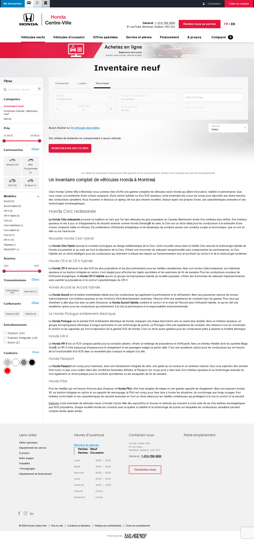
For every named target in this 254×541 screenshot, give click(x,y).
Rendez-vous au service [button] (199, 23)
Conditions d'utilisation (79, 525)
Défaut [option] (214, 129)
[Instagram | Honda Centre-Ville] (25, 513)
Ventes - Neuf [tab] (87, 448)
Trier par (215, 126)
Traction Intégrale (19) (22, 337)
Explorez (54, 403)
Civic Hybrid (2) (11, 230)
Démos (7, 118)
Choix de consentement (138, 525)
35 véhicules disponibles (85, 127)
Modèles (10, 196)
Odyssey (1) (10, 245)
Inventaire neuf (14, 106)
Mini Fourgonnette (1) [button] (30, 169)
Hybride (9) (30, 314)
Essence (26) (12, 314)
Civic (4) (8, 220)
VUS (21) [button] (12, 185)
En (233, 24)
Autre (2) (13, 342)
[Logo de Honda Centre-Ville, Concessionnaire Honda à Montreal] (47, 19)
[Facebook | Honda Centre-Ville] (19, 513)
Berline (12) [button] (12, 165)
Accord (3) (9, 201)
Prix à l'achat (102, 83)
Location (82, 83)
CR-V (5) (8, 211)
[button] (13, 3)
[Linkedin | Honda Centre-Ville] (32, 513)
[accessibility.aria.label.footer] (135, 536)
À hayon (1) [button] (30, 185)
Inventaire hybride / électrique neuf (20, 112)
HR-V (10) (9, 240)
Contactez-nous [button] (145, 469)
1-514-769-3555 (165, 23)
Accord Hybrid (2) (12, 206)
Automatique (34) (12, 291)
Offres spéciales (105, 37)
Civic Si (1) (9, 235)
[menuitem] (33, 37)
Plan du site (57, 525)
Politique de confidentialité (108, 525)
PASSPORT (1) (11, 249)
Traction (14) (16, 333)
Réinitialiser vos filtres (70, 148)
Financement (62, 83)
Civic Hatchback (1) (13, 225)
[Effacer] (39, 89)
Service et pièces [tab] (86, 445)
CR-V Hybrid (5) (12, 216)
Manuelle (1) (30, 291)
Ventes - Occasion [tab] (91, 452)
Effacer (35, 149)
